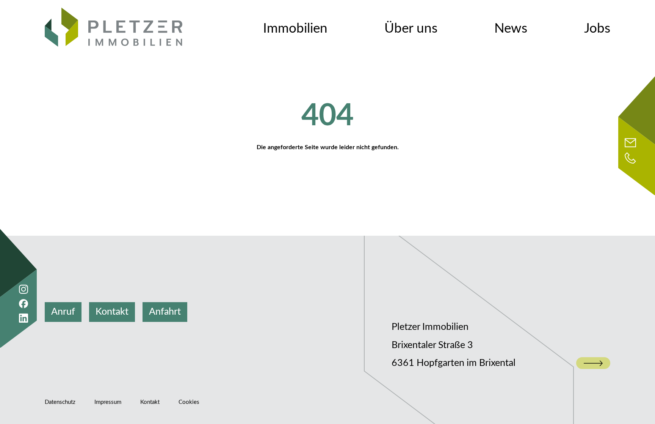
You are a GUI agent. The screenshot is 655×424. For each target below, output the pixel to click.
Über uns (410, 28)
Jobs (597, 28)
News (510, 28)
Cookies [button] (189, 402)
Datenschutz (60, 402)
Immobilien (295, 28)
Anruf (63, 312)
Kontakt (112, 312)
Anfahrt (165, 312)
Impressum (107, 402)
